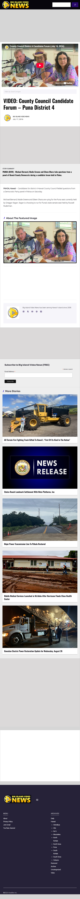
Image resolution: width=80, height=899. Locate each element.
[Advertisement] (40, 25)
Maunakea (56, 834)
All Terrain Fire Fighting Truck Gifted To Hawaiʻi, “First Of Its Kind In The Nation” (37, 439)
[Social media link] (23, 311)
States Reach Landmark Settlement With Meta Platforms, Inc (29, 491)
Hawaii (53, 822)
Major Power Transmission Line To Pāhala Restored (25, 544)
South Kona (57, 857)
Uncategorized (56, 870)
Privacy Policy (8, 822)
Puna (55, 847)
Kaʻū (54, 831)
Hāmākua (56, 825)
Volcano (56, 860)
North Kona (57, 844)
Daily (52, 818)
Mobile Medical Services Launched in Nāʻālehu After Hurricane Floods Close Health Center (38, 597)
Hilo (54, 828)
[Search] (75, 4)
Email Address (10, 372)
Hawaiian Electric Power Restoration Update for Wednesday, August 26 (33, 651)
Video (53, 873)
